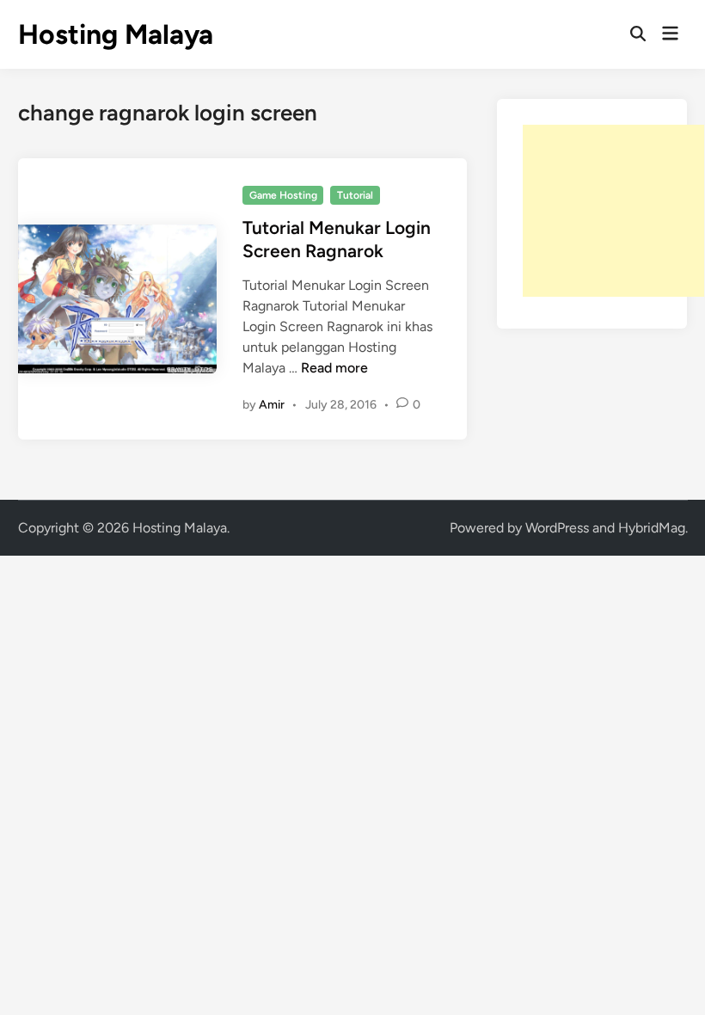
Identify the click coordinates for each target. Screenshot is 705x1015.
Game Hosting (283, 195)
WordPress (557, 528)
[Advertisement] (613, 211)
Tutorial (355, 195)
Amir (272, 404)
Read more (334, 368)
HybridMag (651, 528)
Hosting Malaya (115, 34)
